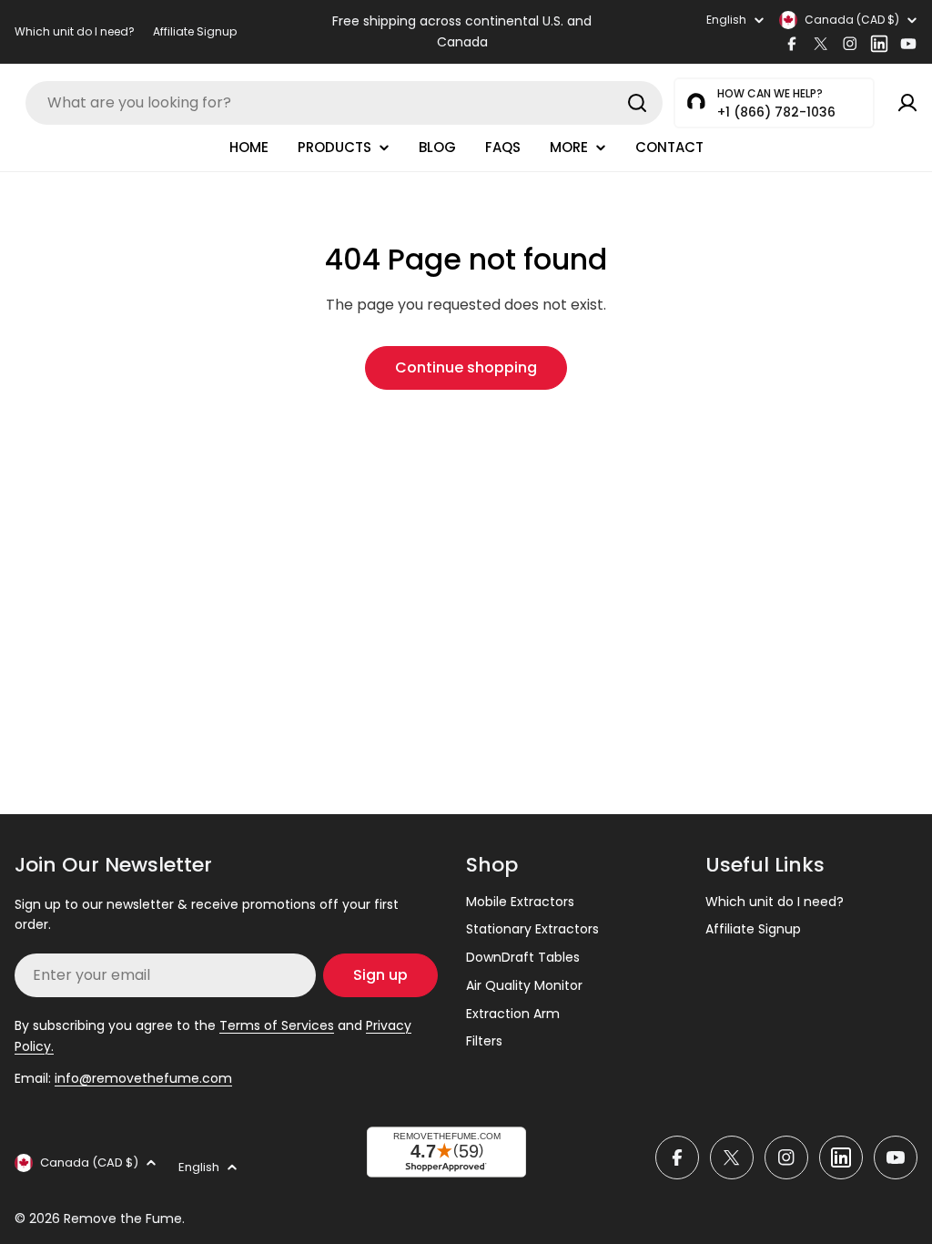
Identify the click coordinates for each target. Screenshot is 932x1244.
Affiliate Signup (195, 31)
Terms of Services (276, 1025)
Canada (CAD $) (852, 19)
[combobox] (344, 103)
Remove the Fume (123, 1218)
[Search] (637, 103)
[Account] (907, 103)
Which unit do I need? (75, 31)
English (726, 20)
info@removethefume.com (143, 1078)
